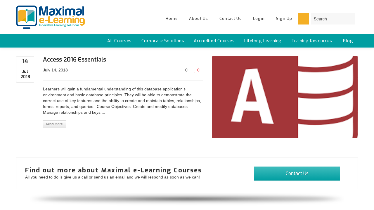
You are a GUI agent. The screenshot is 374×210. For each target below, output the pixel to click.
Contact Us (230, 18)
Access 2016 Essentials (74, 60)
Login (259, 18)
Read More (54, 124)
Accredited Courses (214, 41)
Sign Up (284, 18)
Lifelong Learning (263, 41)
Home (172, 18)
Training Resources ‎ (312, 41)
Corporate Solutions (162, 41)
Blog (348, 41)
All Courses (119, 41)
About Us (198, 18)
